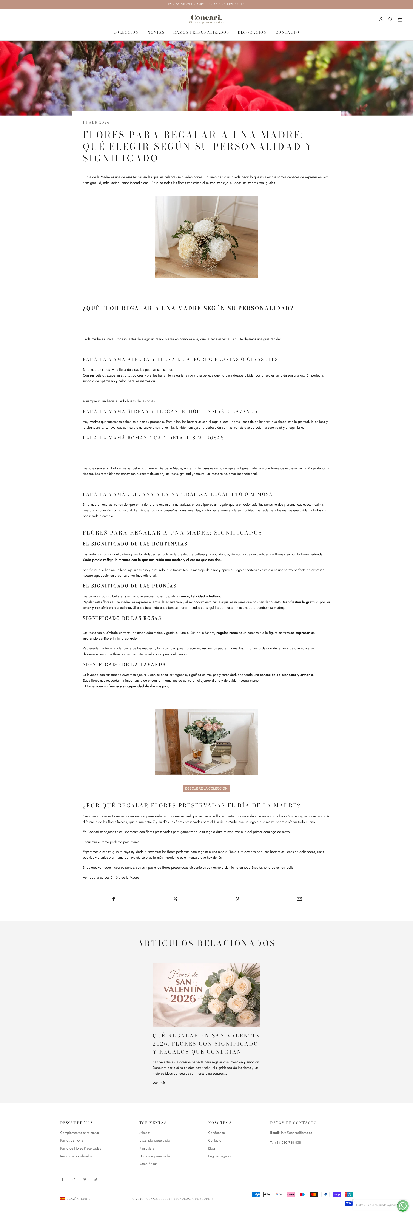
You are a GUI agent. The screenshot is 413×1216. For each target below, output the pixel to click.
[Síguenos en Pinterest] (85, 1179)
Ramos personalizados (201, 32)
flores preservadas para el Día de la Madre (207, 821)
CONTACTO (287, 32)
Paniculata (146, 1148)
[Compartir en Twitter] (175, 899)
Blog (211, 1148)
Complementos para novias (79, 1132)
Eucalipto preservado (154, 1140)
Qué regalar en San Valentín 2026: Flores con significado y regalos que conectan (206, 1043)
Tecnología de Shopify (193, 1199)
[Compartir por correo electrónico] (299, 899)
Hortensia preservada (154, 1156)
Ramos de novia (71, 1140)
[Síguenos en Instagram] (73, 1179)
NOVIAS (156, 32)
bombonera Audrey (269, 607)
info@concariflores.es (296, 1132)
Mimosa (145, 1132)
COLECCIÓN (126, 32)
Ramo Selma (148, 1163)
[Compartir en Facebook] (114, 899)
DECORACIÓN (252, 32)
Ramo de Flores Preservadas (80, 1148)
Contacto (214, 1140)
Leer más (159, 1082)
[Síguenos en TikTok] (96, 1179)
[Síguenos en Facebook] (62, 1179)
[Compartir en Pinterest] (237, 899)
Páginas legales (219, 1156)
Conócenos (216, 1132)
